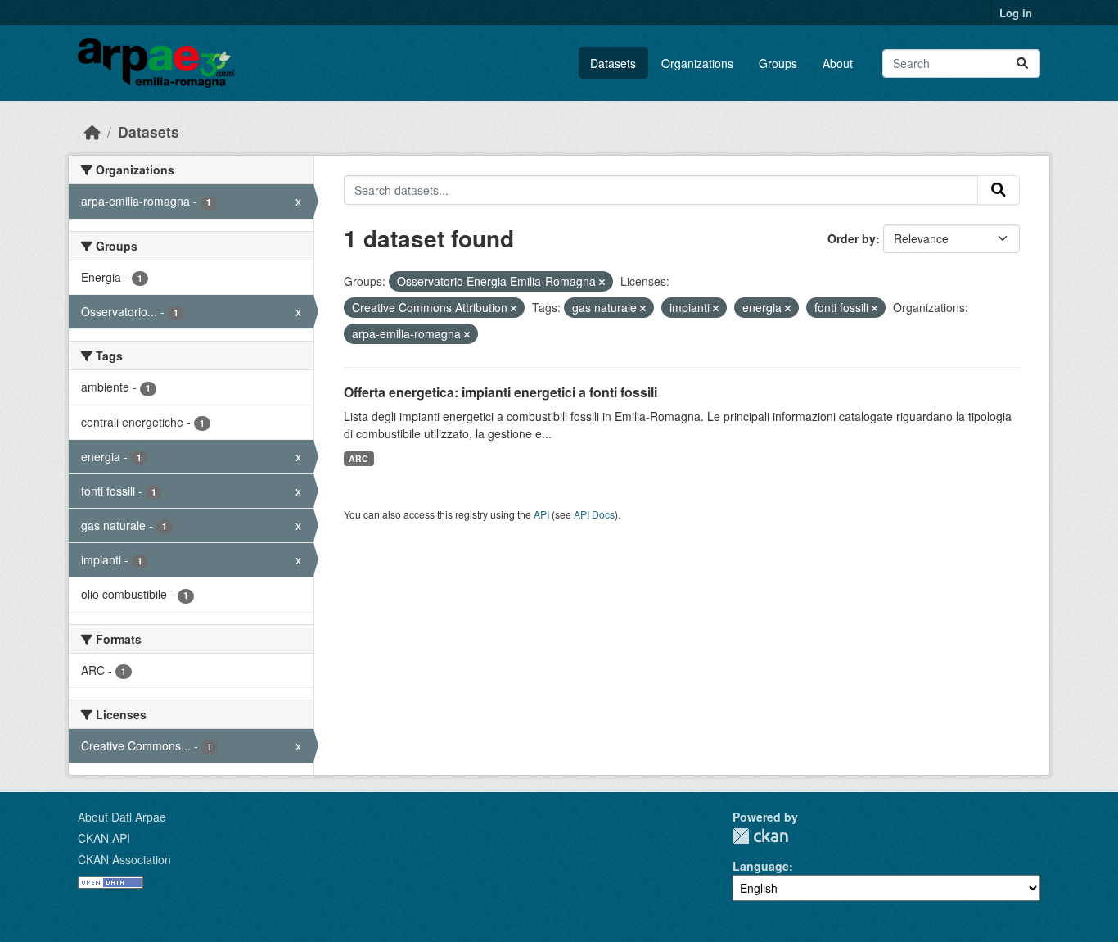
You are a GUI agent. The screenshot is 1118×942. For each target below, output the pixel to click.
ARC (358, 458)
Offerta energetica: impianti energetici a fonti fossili (500, 392)
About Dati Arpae (122, 816)
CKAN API (104, 838)
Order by (851, 238)
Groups (778, 63)
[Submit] (1022, 63)
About (838, 63)
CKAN (760, 836)
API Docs (594, 514)
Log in (1015, 12)
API (541, 514)
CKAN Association (124, 859)
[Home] (92, 131)
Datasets (613, 63)
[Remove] (602, 281)
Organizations (697, 63)
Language (761, 866)
